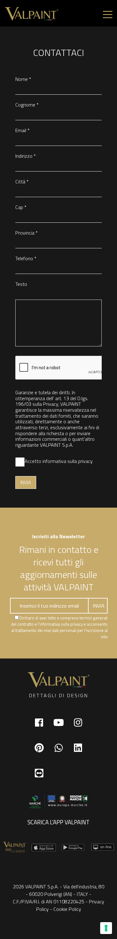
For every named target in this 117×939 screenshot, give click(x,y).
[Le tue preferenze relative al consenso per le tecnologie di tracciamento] (106, 928)
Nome (23, 79)
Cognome (27, 104)
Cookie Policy (67, 909)
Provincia (26, 232)
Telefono (26, 258)
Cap (21, 207)
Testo (21, 284)
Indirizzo (25, 156)
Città (22, 181)
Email (22, 130)
